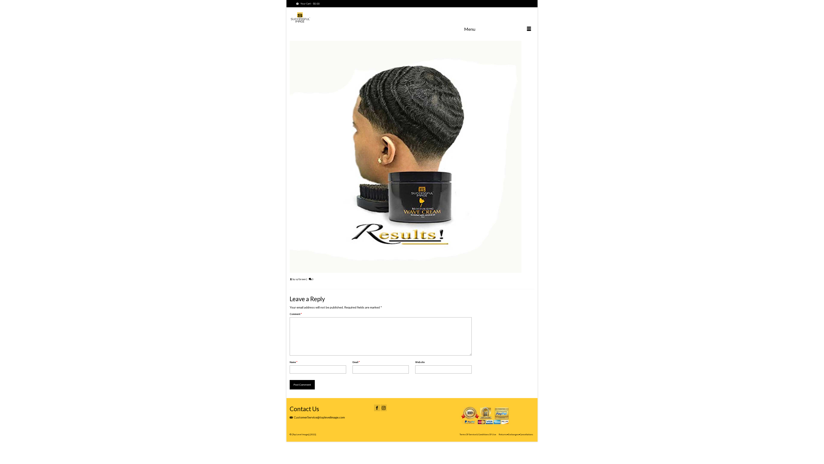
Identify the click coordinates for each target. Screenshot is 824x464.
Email (356, 362)
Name (293, 362)
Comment (296, 314)
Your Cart (310, 4)
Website (420, 362)
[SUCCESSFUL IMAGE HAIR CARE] (328, 18)
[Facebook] (377, 407)
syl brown (300, 279)
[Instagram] (384, 407)
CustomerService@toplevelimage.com (319, 417)
